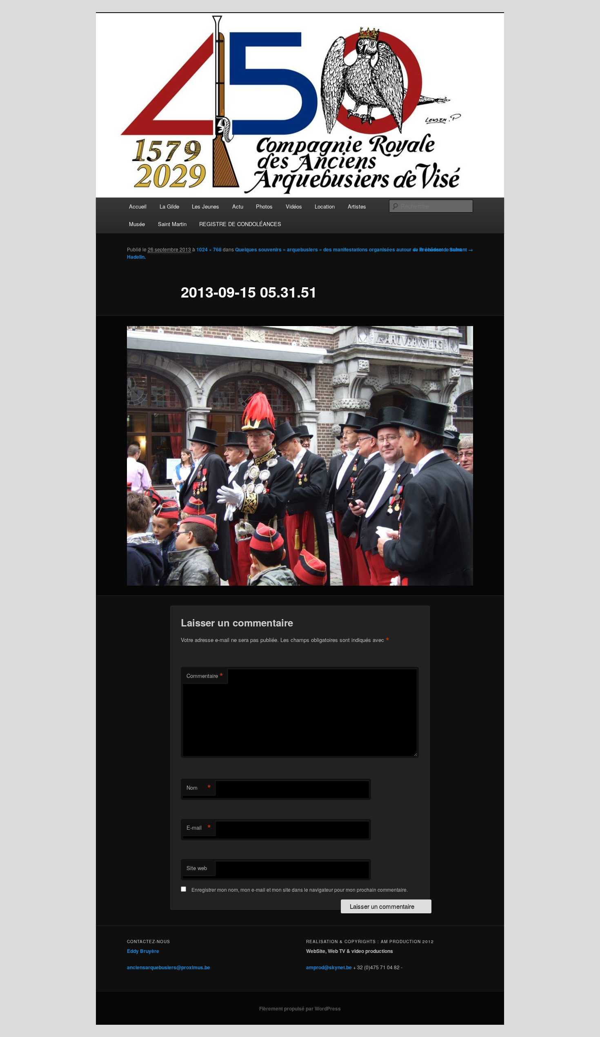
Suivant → (461, 249)
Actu (237, 206)
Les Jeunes (205, 206)
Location (325, 206)
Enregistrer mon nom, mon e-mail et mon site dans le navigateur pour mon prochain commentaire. (299, 889)
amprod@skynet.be (329, 967)
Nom (199, 787)
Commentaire (205, 675)
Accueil (138, 206)
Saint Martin (172, 224)
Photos (264, 206)
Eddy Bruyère (143, 951)
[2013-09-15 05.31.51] (300, 456)
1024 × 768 (209, 249)
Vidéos (294, 206)
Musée (137, 224)
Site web (197, 868)
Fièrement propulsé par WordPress (300, 1008)
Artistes (357, 206)
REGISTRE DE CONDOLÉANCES (240, 224)
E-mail (199, 827)
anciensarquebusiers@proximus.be (168, 967)
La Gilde (169, 206)
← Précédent (428, 249)
